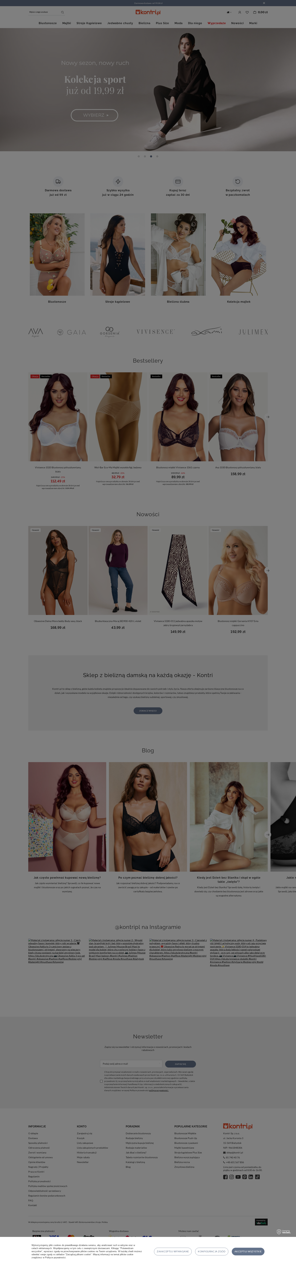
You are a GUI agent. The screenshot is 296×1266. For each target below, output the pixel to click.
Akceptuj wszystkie (248, 1251)
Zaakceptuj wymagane (173, 1251)
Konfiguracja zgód (211, 1251)
